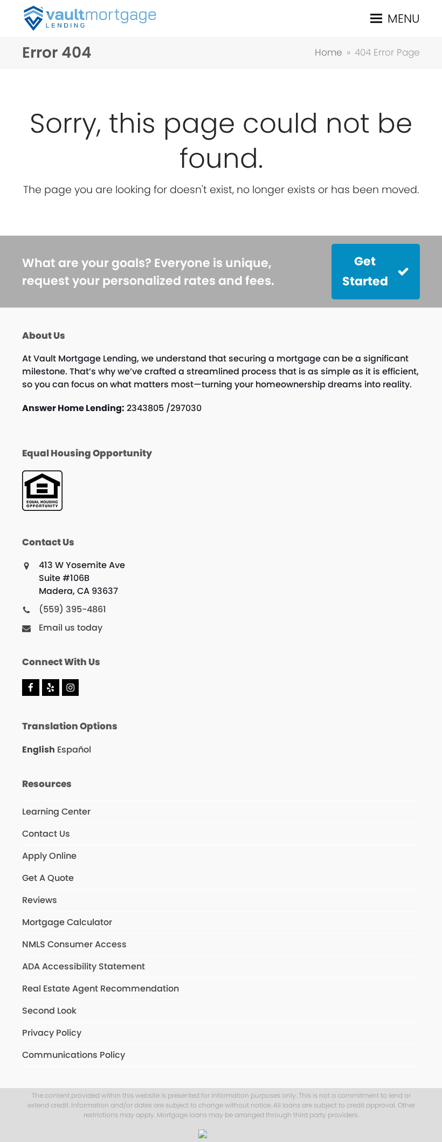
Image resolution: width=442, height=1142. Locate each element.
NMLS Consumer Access (74, 944)
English (38, 749)
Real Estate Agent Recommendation (100, 988)
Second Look (49, 1010)
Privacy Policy (51, 1033)
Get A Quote (48, 878)
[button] (395, 19)
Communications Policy (73, 1055)
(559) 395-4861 (72, 609)
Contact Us (46, 834)
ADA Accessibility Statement (83, 966)
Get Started (365, 271)
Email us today (70, 627)
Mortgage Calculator (67, 922)
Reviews (39, 900)
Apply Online (49, 856)
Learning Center (56, 811)
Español (74, 749)
